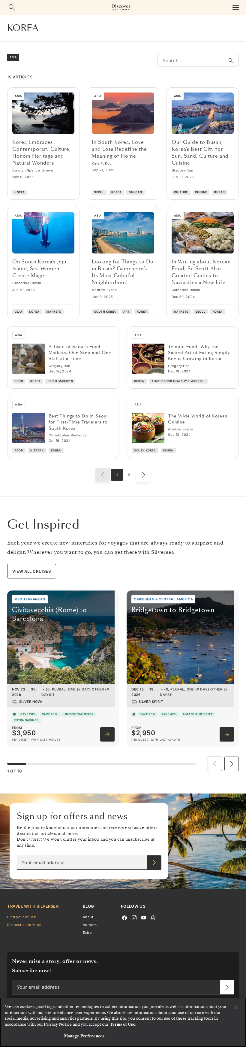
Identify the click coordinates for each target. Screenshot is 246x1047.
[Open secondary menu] (235, 7)
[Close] (236, 1007)
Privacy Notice (58, 1024)
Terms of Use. (123, 1024)
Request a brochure (24, 925)
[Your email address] (154, 862)
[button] (231, 764)
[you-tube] (143, 917)
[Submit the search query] (231, 60)
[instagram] (134, 917)
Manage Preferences (84, 1036)
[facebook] (124, 917)
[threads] (153, 917)
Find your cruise (21, 917)
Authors (90, 925)
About (88, 917)
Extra (87, 932)
